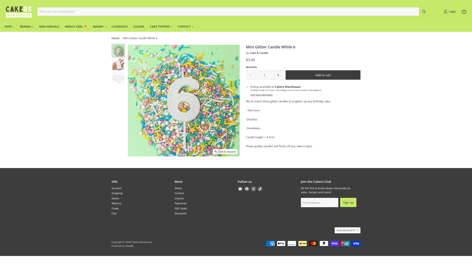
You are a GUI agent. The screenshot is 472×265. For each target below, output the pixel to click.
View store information (261, 95)
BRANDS (26, 26)
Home (115, 38)
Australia (346, 230)
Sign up (348, 202)
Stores (115, 198)
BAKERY (99, 26)
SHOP (9, 26)
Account (117, 188)
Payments (181, 203)
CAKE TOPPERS (160, 26)
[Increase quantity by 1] (278, 75)
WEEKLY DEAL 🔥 (76, 26)
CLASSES (138, 26)
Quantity (251, 67)
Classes (179, 198)
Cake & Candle (259, 53)
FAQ (114, 213)
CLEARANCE (120, 26)
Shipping (117, 193)
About (178, 188)
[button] (118, 50)
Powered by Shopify (122, 246)
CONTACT (184, 26)
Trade (115, 208)
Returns (116, 203)
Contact (179, 193)
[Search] (424, 11)
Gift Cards (181, 208)
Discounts (181, 213)
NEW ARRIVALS (49, 26)
